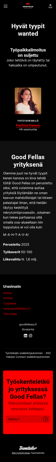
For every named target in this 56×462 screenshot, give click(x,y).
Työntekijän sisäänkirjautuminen (24, 353)
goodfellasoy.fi (28, 324)
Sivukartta (28, 329)
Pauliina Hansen (28, 125)
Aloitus (7, 293)
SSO (48, 353)
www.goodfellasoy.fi (16, 308)
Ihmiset (8, 298)
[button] (50, 6)
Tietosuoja (10, 313)
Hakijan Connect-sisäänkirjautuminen (28, 356)
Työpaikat (9, 303)
